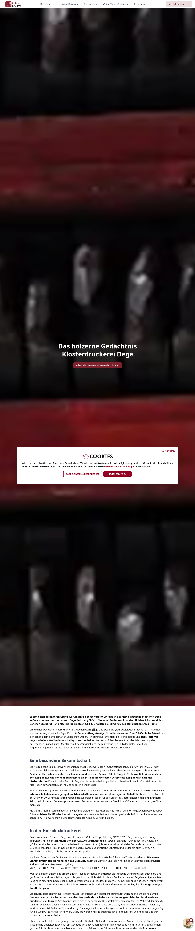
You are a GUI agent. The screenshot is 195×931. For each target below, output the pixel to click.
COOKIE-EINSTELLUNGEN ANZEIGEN (82, 474)
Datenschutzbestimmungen (120, 466)
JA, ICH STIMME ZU (117, 474)
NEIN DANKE (168, 451)
